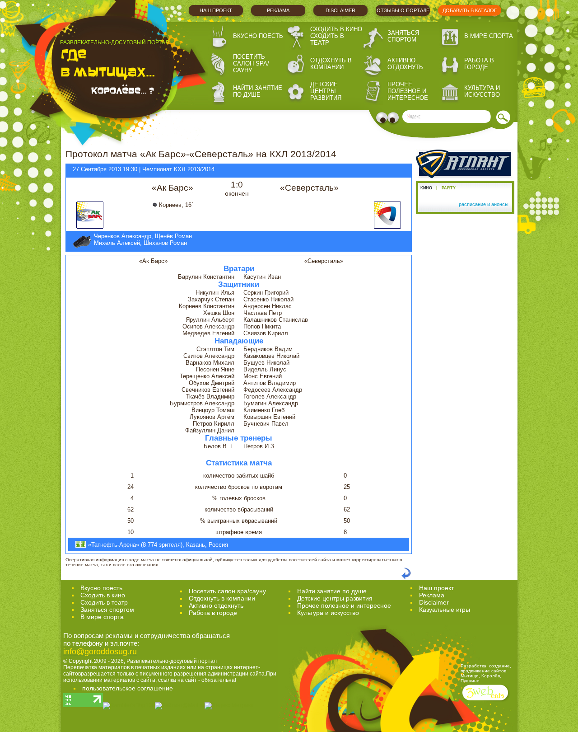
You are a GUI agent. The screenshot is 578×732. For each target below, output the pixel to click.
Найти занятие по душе (257, 91)
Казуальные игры (444, 609)
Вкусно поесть (258, 36)
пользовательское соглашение (127, 688)
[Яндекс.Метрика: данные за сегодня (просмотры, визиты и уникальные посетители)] (229, 705)
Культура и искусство (482, 91)
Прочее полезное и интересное (407, 91)
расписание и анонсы (483, 204)
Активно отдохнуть (405, 63)
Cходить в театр (104, 602)
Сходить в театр (327, 39)
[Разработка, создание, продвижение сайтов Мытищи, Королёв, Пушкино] (486, 701)
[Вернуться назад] (406, 577)
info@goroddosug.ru (100, 651)
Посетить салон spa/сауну (251, 63)
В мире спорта (488, 36)
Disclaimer (340, 10)
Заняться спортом (403, 36)
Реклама (278, 10)
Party (449, 188)
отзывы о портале (403, 10)
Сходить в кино (336, 29)
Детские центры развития (325, 91)
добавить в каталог (470, 10)
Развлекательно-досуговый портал (171, 661)
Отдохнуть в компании (331, 63)
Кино (426, 188)
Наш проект (216, 10)
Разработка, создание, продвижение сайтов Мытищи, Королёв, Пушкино (486, 673)
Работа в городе (479, 63)
